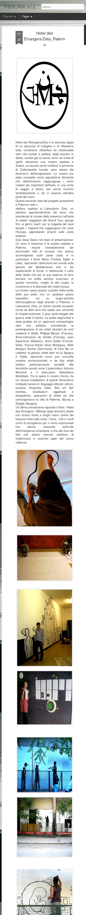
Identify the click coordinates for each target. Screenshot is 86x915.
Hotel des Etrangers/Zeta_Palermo (44, 38)
